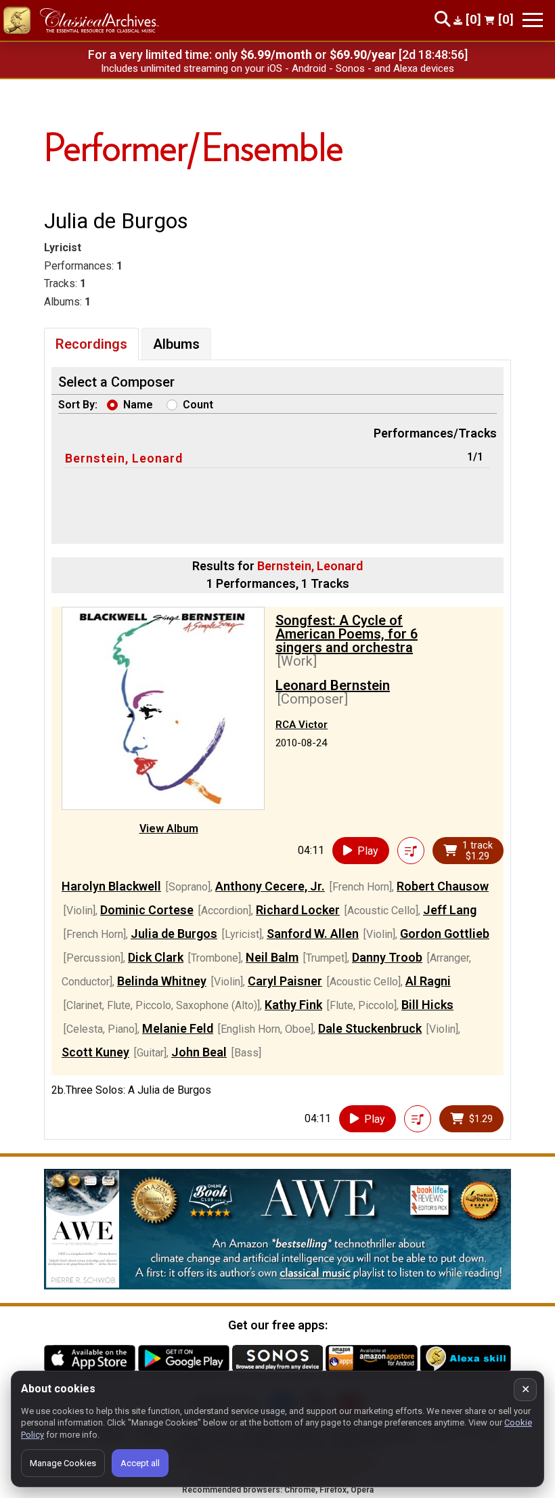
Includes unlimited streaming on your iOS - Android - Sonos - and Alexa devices (277, 68)
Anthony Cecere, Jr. (270, 886)
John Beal (199, 1052)
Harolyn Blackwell (111, 886)
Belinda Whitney (161, 981)
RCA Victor (301, 725)
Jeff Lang (449, 910)
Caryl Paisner (285, 981)
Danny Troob (387, 957)
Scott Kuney (95, 1052)
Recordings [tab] (91, 344)
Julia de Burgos (174, 933)
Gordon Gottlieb (444, 933)
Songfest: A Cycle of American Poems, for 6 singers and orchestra (346, 634)
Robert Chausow (443, 886)
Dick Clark (155, 957)
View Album (168, 828)
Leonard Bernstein (332, 685)
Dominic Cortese (147, 910)
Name (138, 404)
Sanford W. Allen (313, 933)
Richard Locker (298, 910)
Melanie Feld (177, 1028)
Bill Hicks (427, 1005)
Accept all (140, 1463)
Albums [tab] (176, 344)
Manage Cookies (63, 1463)
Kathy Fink (293, 1005)
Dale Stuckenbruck (370, 1028)
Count (198, 404)
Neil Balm (272, 957)
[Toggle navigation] (533, 20)
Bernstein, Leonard (124, 458)
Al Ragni (428, 981)
